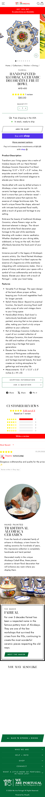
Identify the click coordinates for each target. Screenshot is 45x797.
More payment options (22, 142)
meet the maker (16, 654)
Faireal (22, 70)
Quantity (22, 104)
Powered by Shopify (22, 795)
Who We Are (22, 749)
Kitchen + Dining (31, 65)
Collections (17, 65)
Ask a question (22, 385)
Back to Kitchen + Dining (24, 738)
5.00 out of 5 (29, 410)
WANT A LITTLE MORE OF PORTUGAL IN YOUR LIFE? (22, 773)
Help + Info (22, 755)
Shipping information (22, 380)
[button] (18, 94)
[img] (6, 451)
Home (8, 65)
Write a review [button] (22, 436)
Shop (22, 760)
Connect (22, 766)
